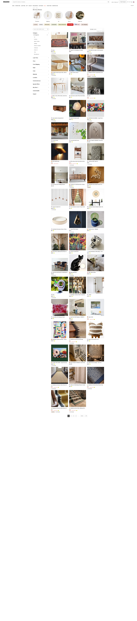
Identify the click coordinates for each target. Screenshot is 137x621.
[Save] (67, 34)
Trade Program (123, 1)
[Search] (47, 29)
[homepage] (7, 2)
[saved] (130, 2)
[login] (128, 2)
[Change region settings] (133, 2)
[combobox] (61, 2)
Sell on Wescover (115, 2)
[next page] (86, 415)
